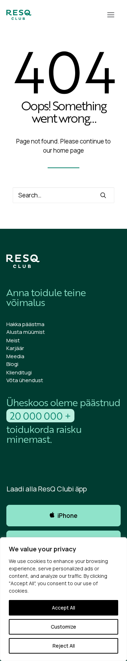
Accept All (63, 607)
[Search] (63, 195)
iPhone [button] (68, 516)
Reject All (64, 645)
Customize (63, 626)
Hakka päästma (25, 324)
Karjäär (15, 348)
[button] (111, 15)
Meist (13, 340)
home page (68, 150)
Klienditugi (19, 372)
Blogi (12, 364)
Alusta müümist (25, 332)
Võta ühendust (24, 380)
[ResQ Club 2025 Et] (18, 15)
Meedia (15, 356)
